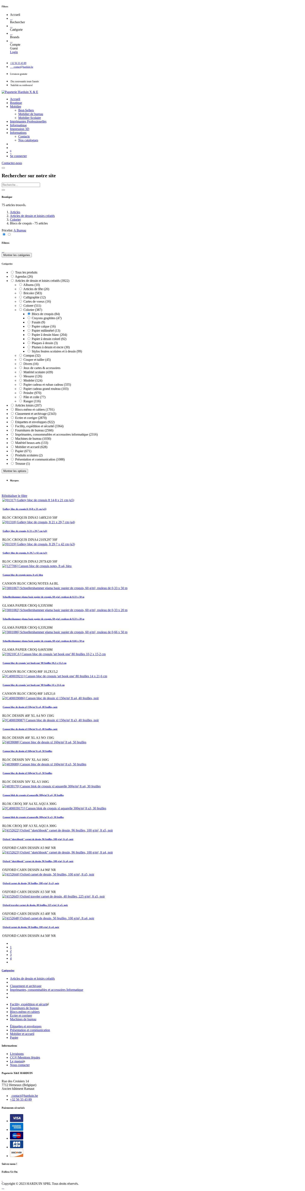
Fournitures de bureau (24, 1008)
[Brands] (11, 33)
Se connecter (18, 156)
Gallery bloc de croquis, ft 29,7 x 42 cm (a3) (25, 553)
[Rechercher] (11, 18)
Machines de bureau (23, 1019)
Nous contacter (20, 1065)
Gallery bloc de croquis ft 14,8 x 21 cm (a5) (24, 509)
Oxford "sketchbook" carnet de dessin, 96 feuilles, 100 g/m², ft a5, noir (38, 839)
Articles (15, 212)
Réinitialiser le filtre (14, 496)
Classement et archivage (25, 986)
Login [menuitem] (14, 52)
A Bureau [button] (19, 230)
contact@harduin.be (25, 1095)
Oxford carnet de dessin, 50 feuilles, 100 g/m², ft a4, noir (31, 927)
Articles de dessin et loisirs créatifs (32, 216)
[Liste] (9, 234)
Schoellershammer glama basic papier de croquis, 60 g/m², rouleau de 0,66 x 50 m (43, 641)
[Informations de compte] (11, 41)
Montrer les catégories (16, 255)
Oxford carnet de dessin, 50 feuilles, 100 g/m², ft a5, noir (31, 883)
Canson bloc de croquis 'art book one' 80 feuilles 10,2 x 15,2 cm (34, 663)
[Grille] (4, 234)
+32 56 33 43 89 (21, 1099)
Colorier (15, 219)
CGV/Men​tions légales (25, 1057)
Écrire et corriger (21, 1015)
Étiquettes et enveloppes (25, 1026)
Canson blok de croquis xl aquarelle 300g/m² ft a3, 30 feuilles (33, 817)
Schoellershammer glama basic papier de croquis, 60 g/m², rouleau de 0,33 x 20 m (43, 619)
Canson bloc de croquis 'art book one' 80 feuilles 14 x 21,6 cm (34, 685)
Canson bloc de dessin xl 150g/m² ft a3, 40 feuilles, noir (30, 729)
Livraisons (17, 1054)
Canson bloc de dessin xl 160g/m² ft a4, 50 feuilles (27, 751)
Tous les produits (26, 272)
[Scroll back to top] (3, 1187)
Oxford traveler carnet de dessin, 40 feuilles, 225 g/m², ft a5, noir (35, 905)
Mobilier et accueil (22, 1034)
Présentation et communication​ (30, 1030)
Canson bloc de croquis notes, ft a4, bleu (23, 575)
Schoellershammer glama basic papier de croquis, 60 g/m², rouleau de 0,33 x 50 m (43, 597)
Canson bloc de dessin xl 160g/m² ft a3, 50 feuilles (27, 773)
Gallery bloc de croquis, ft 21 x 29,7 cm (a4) (25, 531)
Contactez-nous (12, 163)
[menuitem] (15, 99)
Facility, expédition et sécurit (28, 1004)
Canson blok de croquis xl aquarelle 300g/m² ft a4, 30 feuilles (33, 795)
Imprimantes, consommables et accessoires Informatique (46, 989)
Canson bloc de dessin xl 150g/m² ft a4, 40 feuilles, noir (30, 707)
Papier (14, 1037)
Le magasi (16, 1061)
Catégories (8, 970)
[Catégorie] (11, 26)
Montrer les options (14, 471)
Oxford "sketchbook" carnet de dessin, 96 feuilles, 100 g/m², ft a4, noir (38, 861)
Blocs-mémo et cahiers (25, 1012)
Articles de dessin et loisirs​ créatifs (32, 978)
